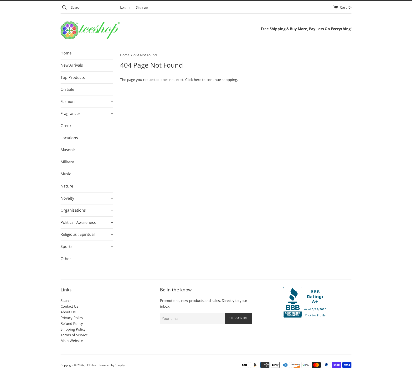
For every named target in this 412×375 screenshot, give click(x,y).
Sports (87, 246)
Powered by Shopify (112, 365)
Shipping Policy (73, 329)
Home (66, 53)
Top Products (73, 77)
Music (87, 174)
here (197, 79)
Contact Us (69, 306)
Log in (125, 7)
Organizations (87, 210)
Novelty (87, 198)
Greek (87, 125)
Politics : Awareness (87, 222)
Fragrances (87, 113)
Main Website (72, 340)
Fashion (87, 101)
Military (87, 162)
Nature (87, 186)
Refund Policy (72, 323)
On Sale (67, 89)
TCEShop (91, 365)
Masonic (87, 149)
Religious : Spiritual (87, 234)
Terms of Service (74, 334)
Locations (87, 137)
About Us (68, 312)
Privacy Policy (72, 317)
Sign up (142, 7)
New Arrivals (72, 65)
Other (66, 258)
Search (66, 300)
